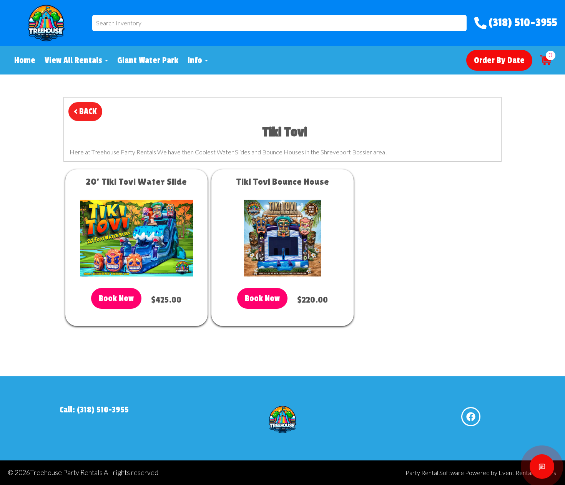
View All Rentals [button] (74, 60)
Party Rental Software (434, 472)
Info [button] (196, 60)
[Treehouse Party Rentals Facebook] (470, 416)
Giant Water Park (147, 60)
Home (24, 60)
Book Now (116, 298)
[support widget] (542, 466)
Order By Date (499, 60)
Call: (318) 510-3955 (94, 410)
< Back (85, 111)
